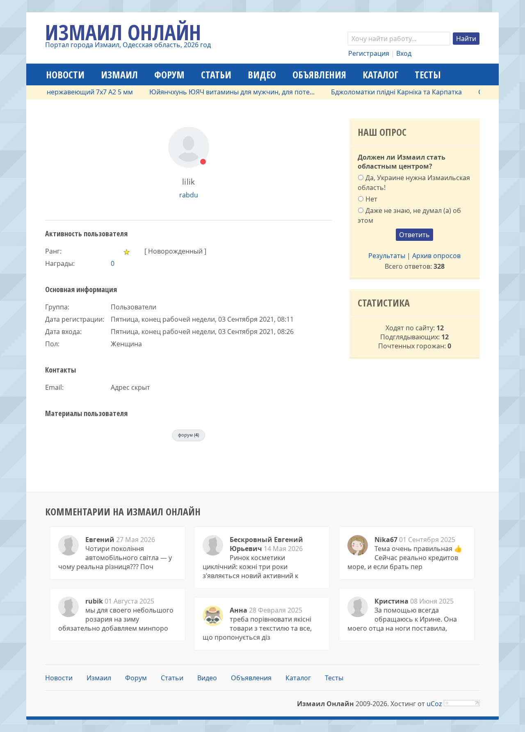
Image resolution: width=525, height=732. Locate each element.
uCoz (434, 703)
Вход (403, 53)
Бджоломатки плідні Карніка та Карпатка (387, 91)
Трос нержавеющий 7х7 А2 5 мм (73, 91)
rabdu (188, 194)
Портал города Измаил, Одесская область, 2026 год (128, 44)
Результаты (386, 255)
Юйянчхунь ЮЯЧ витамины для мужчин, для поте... (223, 91)
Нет (371, 199)
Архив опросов (436, 255)
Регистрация (368, 53)
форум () (188, 435)
